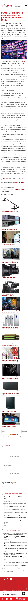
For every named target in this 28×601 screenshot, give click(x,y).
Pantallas (3, 179)
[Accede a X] (2, 599)
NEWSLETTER (19, 189)
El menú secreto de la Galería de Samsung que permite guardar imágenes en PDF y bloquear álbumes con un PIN (15, 550)
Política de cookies (5, 588)
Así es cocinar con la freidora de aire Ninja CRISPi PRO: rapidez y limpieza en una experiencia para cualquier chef (16, 558)
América (17, 6)
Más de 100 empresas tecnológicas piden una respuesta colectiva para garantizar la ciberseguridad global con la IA (15, 542)
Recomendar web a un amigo (8, 485)
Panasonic (14, 182)
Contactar (24, 590)
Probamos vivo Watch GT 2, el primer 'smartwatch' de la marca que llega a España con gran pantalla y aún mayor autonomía (16, 562)
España (17, 4)
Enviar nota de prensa (16, 590)
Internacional (19, 8)
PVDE (23, 61)
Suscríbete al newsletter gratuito (9, 486)
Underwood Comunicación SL (9, 594)
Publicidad (19, 588)
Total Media (21, 182)
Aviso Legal (24, 588)
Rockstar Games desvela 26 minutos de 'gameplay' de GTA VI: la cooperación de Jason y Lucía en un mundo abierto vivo (15, 538)
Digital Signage (22, 178)
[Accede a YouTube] (11, 599)
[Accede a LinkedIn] (7, 599)
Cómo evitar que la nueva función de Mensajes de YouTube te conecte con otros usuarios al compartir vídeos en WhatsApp (14, 570)
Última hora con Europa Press (12, 530)
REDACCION (5, 178)
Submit (20, 431)
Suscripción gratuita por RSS (8, 482)
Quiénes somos (13, 588)
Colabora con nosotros (7, 590)
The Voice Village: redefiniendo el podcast (12, 515)
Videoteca (7, 445)
